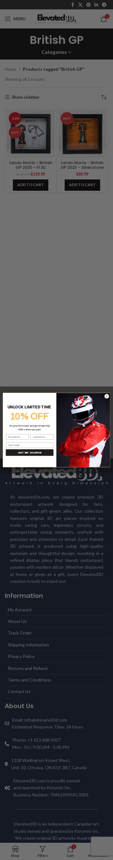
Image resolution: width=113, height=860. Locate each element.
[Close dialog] (106, 396)
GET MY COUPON (29, 452)
